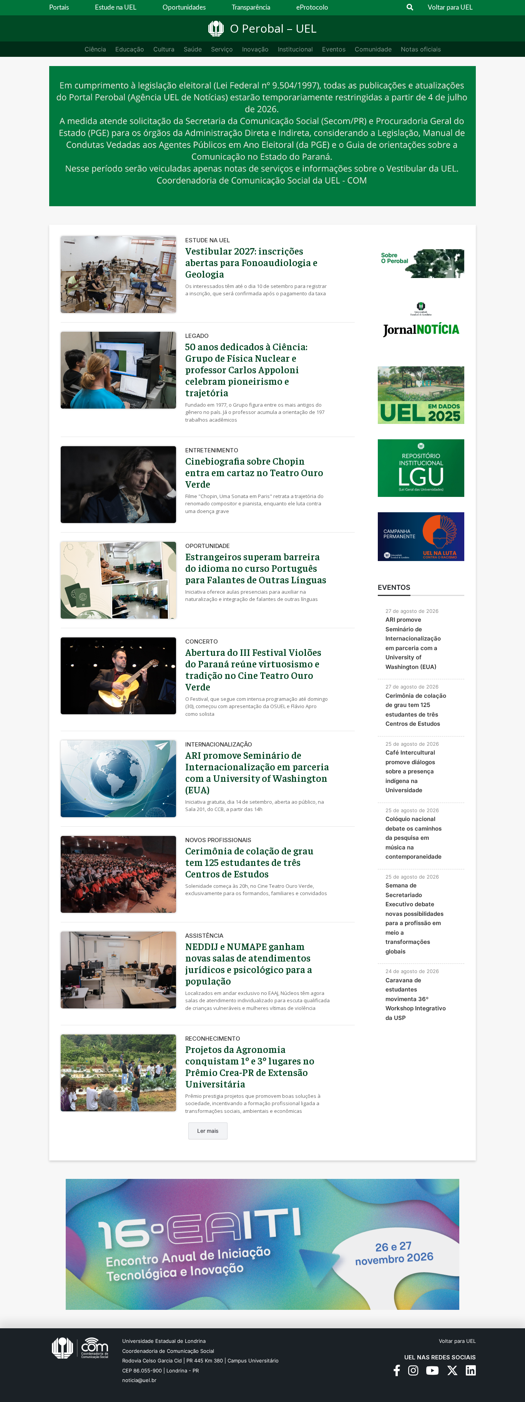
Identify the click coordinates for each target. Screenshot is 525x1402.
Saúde (193, 49)
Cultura (163, 49)
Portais (59, 7)
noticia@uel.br (139, 1380)
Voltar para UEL (450, 7)
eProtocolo (312, 7)
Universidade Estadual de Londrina (164, 1341)
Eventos (334, 49)
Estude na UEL (115, 7)
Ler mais (208, 1130)
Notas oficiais (421, 49)
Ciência (95, 49)
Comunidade (373, 49)
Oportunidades (184, 7)
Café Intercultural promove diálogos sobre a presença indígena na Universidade (410, 771)
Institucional (295, 49)
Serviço (222, 49)
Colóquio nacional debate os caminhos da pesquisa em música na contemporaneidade (413, 837)
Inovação (255, 49)
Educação (129, 49)
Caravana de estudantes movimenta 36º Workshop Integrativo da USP (415, 999)
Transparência (251, 7)
